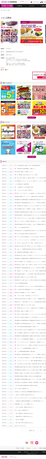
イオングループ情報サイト (14, 457)
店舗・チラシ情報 (7, 10)
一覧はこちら (32, 430)
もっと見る (32, 117)
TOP (1, 10)
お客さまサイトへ (12, 456)
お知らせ (29, 448)
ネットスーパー (36, 1)
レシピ (35, 448)
